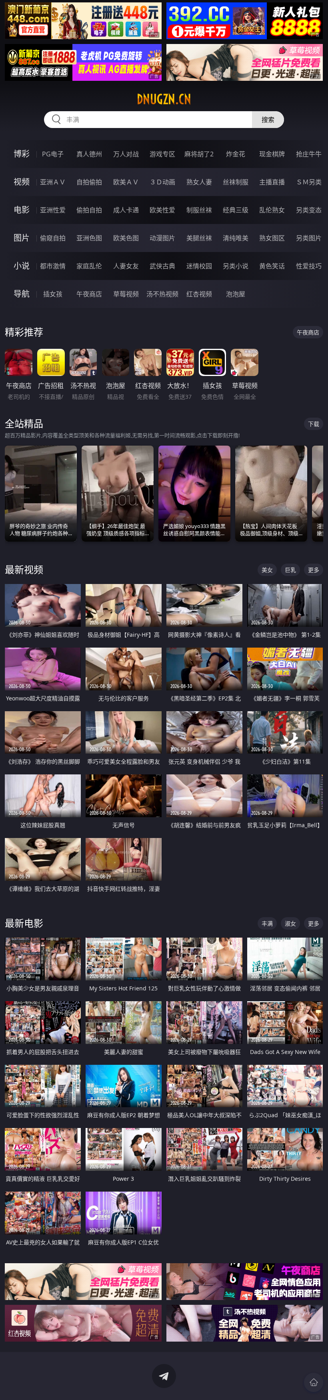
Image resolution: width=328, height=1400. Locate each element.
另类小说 (235, 266)
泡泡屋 (235, 294)
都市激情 (53, 266)
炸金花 (235, 154)
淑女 (290, 923)
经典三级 (235, 210)
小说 (22, 265)
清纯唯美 (235, 238)
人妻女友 (126, 266)
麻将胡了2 (199, 154)
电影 (22, 209)
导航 (22, 293)
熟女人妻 (199, 182)
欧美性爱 (162, 210)
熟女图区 (272, 238)
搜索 (268, 119)
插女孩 (52, 294)
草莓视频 (126, 294)
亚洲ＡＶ (53, 182)
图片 (22, 237)
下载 (313, 424)
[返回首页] (313, 1382)
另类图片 (309, 238)
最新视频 (24, 569)
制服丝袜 (199, 210)
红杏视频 (199, 294)
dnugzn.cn (164, 99)
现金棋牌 (272, 154)
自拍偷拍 (89, 182)
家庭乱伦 (89, 266)
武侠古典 (162, 266)
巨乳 (290, 570)
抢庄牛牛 (309, 154)
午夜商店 (89, 294)
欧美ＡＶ (126, 182)
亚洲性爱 (53, 210)
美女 (267, 570)
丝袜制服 (235, 182)
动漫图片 (162, 238)
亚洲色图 (89, 238)
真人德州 (89, 154)
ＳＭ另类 (309, 182)
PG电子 (53, 154)
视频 (22, 181)
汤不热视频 (162, 294)
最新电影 (24, 923)
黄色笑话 (272, 266)
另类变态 (309, 210)
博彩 (22, 153)
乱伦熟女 (272, 210)
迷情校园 (199, 266)
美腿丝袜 (199, 238)
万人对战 (126, 154)
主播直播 (272, 182)
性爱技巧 (309, 266)
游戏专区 (162, 154)
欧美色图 (126, 238)
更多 (313, 570)
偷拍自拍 (89, 210)
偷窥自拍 (53, 238)
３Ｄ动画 (162, 182)
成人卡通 (126, 210)
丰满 (267, 923)
